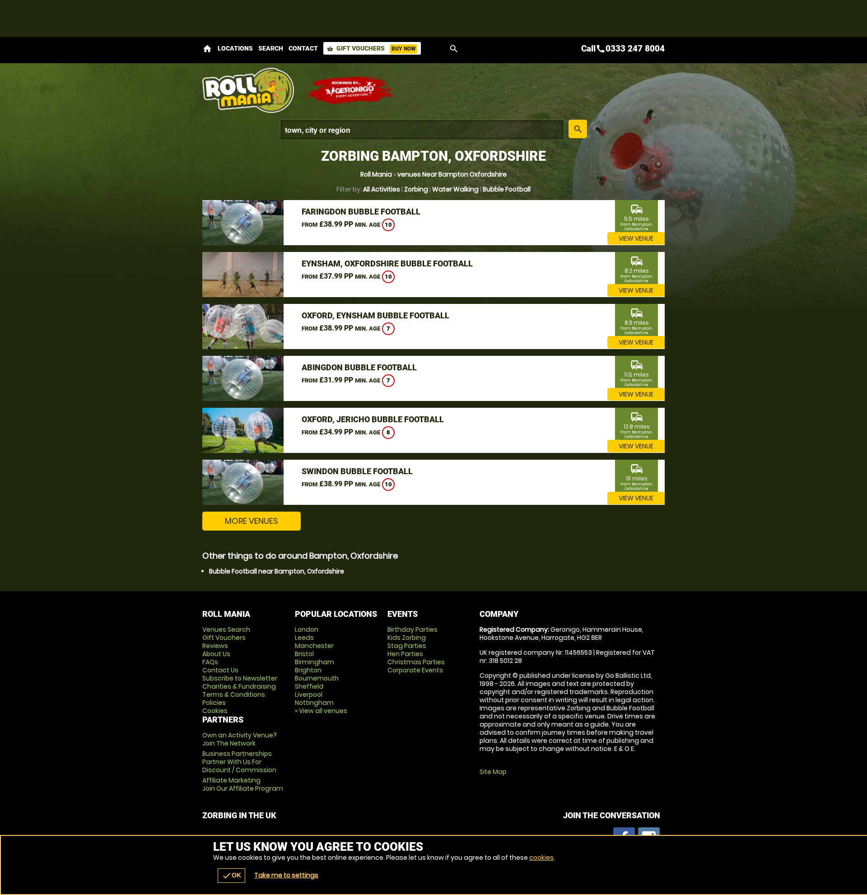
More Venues (251, 521)
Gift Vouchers (371, 48)
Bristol (304, 653)
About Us (216, 653)
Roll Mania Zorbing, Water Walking (249, 90)
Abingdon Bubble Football (359, 367)
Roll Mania (376, 174)
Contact (303, 48)
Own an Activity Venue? (239, 739)
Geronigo (351, 90)
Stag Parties (406, 645)
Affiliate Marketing (242, 784)
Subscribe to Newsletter (239, 678)
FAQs (210, 662)
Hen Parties (405, 653)
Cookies (215, 710)
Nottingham (314, 702)
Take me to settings (286, 875)
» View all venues (321, 710)
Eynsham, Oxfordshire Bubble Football (387, 263)
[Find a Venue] (422, 130)
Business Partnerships (239, 761)
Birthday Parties (412, 629)
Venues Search (226, 629)
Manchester (314, 645)
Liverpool (308, 694)
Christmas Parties (416, 662)
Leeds (304, 637)
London (306, 629)
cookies (541, 857)
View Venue (636, 238)
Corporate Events (415, 670)
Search (270, 48)
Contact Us (220, 670)
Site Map (493, 771)
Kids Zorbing (406, 637)
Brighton (308, 670)
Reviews (215, 645)
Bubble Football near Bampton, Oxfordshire (276, 571)
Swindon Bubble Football (357, 471)
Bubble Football (507, 189)
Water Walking (455, 189)
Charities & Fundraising (239, 686)
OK (231, 876)
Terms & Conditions (233, 694)
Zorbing (416, 189)
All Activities (381, 189)
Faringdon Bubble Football (361, 211)
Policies (214, 702)
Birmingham (314, 662)
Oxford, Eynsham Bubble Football (375, 315)
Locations (235, 48)
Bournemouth (317, 678)
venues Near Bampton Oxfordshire (452, 174)
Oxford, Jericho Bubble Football (373, 419)
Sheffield (309, 686)
